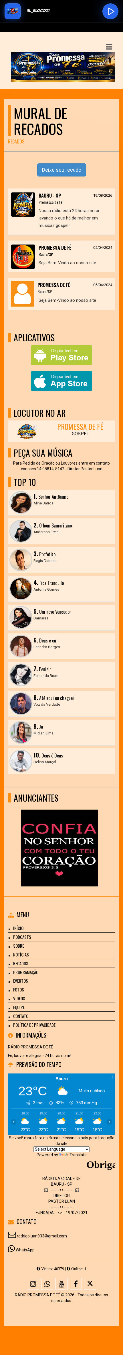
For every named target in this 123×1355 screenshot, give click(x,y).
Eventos (20, 981)
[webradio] (59, 837)
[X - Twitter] (90, 1284)
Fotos (18, 989)
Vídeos (19, 998)
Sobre (18, 946)
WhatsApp (25, 1250)
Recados (20, 963)
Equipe (19, 1007)
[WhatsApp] (47, 1284)
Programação (25, 972)
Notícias (21, 954)
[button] (109, 47)
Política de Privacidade (34, 1025)
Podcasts (22, 937)
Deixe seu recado (61, 170)
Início (18, 928)
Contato (20, 1016)
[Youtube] (61, 1284)
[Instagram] (33, 1284)
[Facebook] (76, 1284)
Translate (78, 1155)
